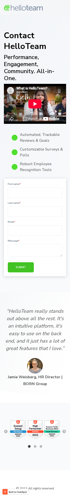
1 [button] (29, 446)
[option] (35, 430)
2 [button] (35, 446)
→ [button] (64, 432)
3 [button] (41, 446)
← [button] (6, 432)
